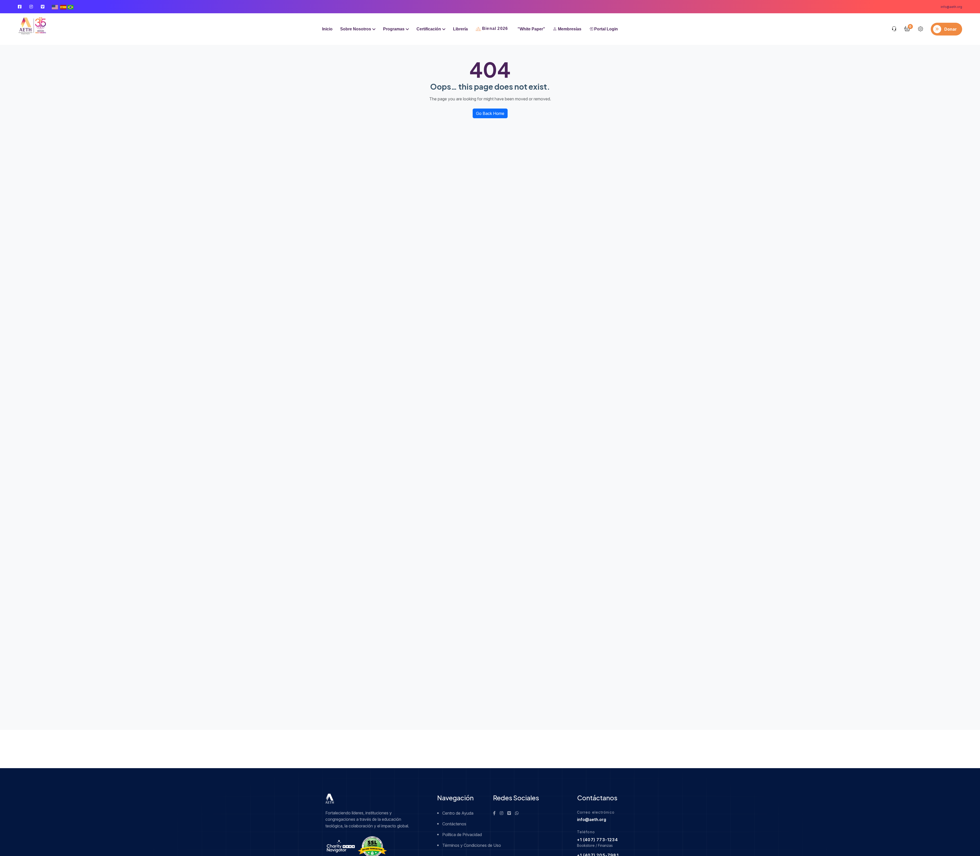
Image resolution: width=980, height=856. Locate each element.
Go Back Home (490, 113)
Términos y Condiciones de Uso (464, 845)
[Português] (70, 6)
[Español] (63, 6)
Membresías (569, 29)
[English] (55, 6)
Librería (460, 29)
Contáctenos (454, 823)
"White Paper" (531, 29)
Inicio (327, 29)
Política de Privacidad (462, 834)
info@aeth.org (951, 7)
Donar (950, 29)
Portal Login (605, 29)
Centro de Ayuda (457, 813)
